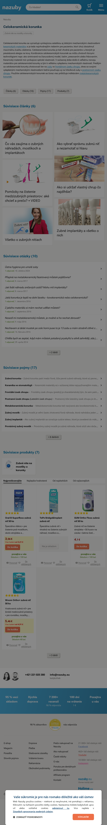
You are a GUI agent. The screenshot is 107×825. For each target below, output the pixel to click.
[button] (27, 817)
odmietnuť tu (60, 808)
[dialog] (53, 807)
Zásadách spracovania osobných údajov (33, 811)
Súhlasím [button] (83, 817)
